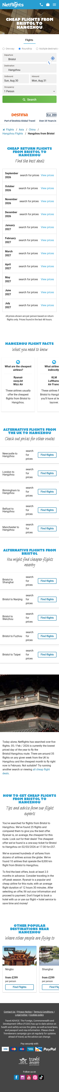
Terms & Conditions (44, 1011)
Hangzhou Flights (13, 133)
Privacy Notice (24, 1011)
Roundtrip (27, 48)
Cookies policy (36, 1015)
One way (10, 48)
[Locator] (53, 58)
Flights (10, 129)
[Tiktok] (41, 1077)
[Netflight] (13, 4)
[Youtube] (28, 1077)
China (32, 129)
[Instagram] (22, 1077)
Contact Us (10, 1011)
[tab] (30, 40)
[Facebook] (16, 1077)
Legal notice (21, 1015)
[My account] (48, 4)
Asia (22, 129)
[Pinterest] (35, 1077)
